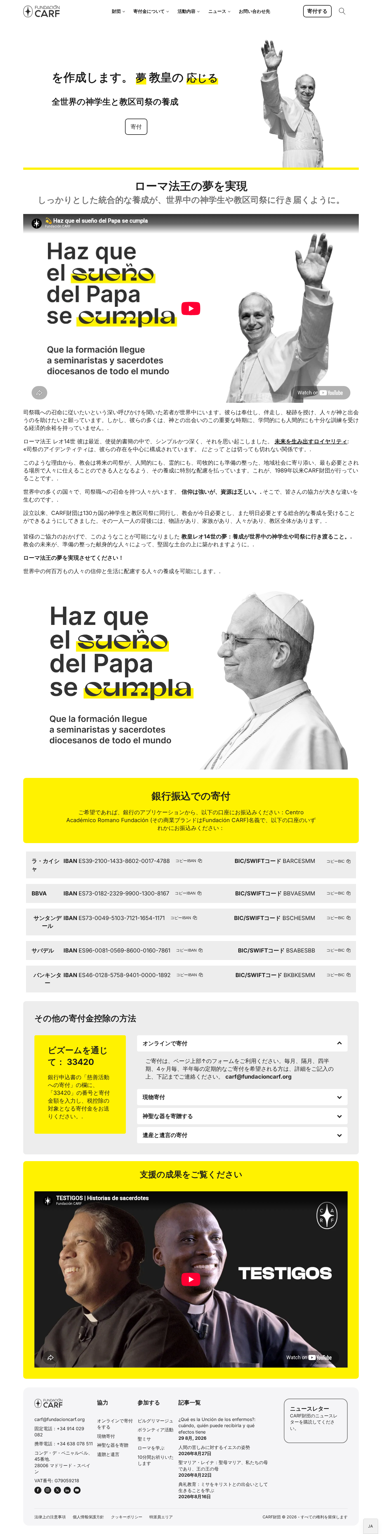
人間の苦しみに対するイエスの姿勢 (214, 1447)
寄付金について (149, 11)
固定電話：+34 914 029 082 (59, 1431)
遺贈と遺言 (108, 1454)
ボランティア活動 (155, 1429)
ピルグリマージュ (155, 1421)
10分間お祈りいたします (156, 1460)
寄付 (136, 126)
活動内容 (186, 11)
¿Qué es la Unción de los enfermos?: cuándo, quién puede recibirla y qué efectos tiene (217, 1426)
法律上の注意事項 (50, 1516)
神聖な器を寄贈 (112, 1445)
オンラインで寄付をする (115, 1424)
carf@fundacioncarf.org (59, 1419)
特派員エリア (161, 1516)
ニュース (217, 11)
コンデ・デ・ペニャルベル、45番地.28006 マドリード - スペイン (63, 1462)
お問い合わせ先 (254, 11)
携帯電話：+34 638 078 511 (63, 1443)
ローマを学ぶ (151, 1448)
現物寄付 (106, 1436)
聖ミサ (144, 1439)
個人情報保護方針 (88, 1516)
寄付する (317, 11)
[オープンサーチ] (342, 11)
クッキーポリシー (126, 1516)
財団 (116, 11)
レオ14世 (64, 441)
